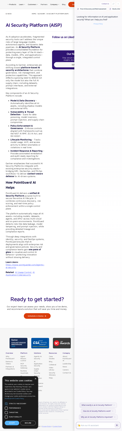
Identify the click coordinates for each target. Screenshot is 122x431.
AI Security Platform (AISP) (58, 14)
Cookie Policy (57, 426)
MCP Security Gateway (23, 366)
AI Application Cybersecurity (20, 273)
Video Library (51, 369)
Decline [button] (28, 423)
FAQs (51, 378)
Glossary (41, 14)
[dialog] (20, 402)
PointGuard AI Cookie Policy (14, 398)
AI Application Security (38, 363)
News (65, 367)
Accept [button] (12, 423)
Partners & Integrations (10, 368)
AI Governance (38, 382)
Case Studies (52, 357)
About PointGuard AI (67, 358)
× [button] (35, 379)
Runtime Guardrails (24, 372)
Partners (44, 4)
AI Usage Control (23, 272)
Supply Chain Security (37, 371)
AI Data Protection (38, 377)
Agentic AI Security (38, 357)
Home (34, 14)
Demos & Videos (9, 362)
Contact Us (67, 373)
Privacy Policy (46, 426)
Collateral (52, 365)
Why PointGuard (10, 357)
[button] (12, 4)
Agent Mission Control (23, 358)
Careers (66, 370)
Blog (63, 4)
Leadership (67, 364)
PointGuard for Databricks (38, 388)
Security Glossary (52, 374)
